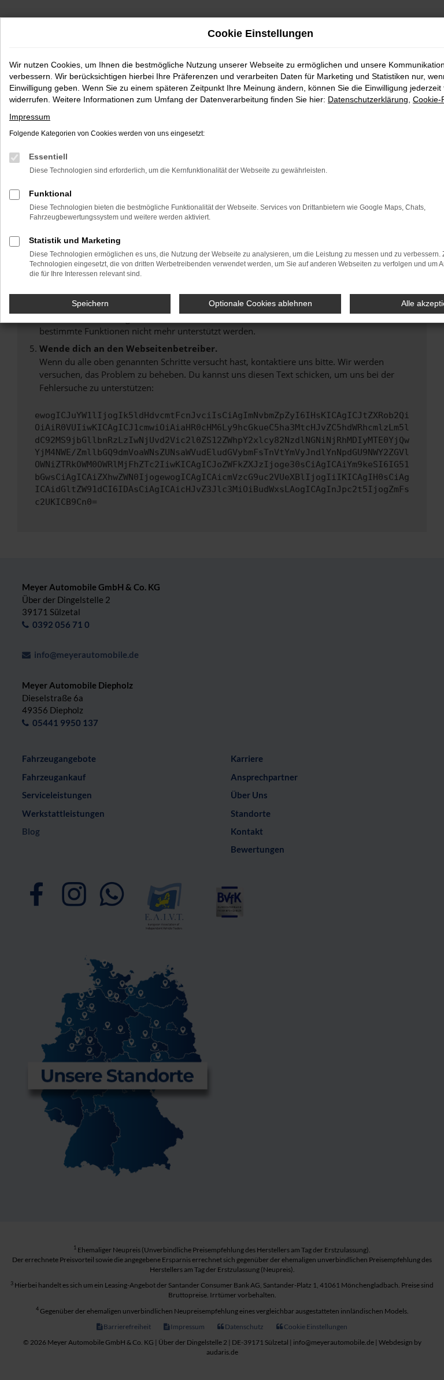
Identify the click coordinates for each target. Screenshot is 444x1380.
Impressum (29, 116)
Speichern (90, 303)
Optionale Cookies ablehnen (260, 303)
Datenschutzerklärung (368, 99)
